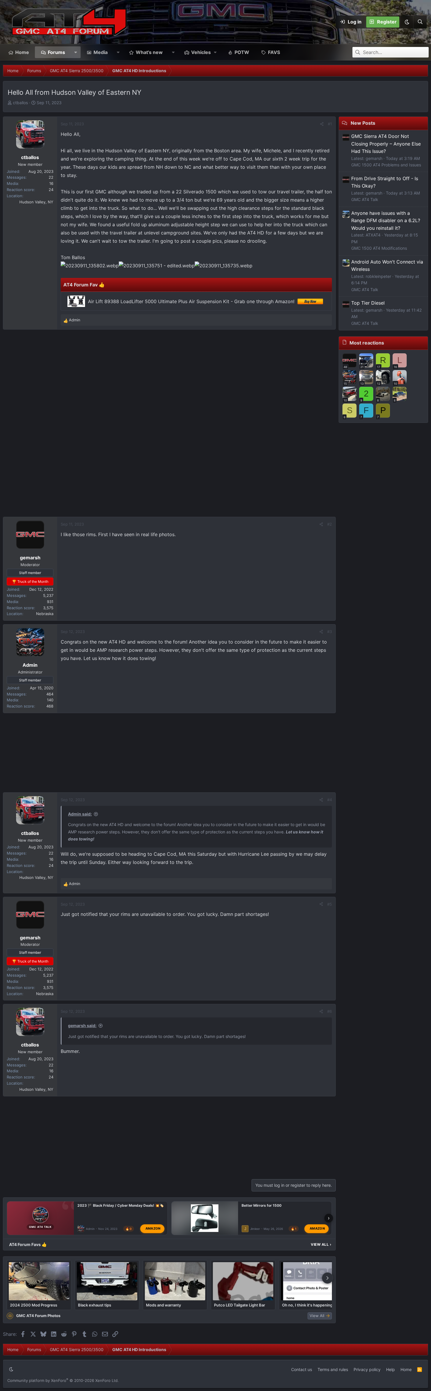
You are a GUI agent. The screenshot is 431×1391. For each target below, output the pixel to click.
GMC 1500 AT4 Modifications (379, 248)
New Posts (363, 123)
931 (50, 601)
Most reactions (366, 343)
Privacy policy (367, 1369)
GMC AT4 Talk (364, 199)
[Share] (322, 124)
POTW (242, 52)
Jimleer (255, 1228)
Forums (56, 52)
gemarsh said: (82, 1025)
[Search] (420, 22)
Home (22, 52)
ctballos (20, 102)
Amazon (153, 1228)
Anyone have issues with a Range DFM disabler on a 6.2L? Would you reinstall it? (385, 220)
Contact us (301, 1369)
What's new (149, 52)
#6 (329, 1011)
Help (390, 1369)
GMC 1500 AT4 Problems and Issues (386, 164)
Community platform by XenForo (63, 1380)
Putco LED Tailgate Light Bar (239, 1305)
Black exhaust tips (94, 1305)
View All (321, 1244)
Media (101, 52)
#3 (329, 631)
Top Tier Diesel (368, 303)
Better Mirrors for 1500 (261, 1205)
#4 (329, 799)
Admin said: (80, 813)
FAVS (274, 52)
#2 (329, 524)
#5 (329, 904)
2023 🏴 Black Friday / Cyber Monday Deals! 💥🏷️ (120, 1205)
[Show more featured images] (327, 1278)
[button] (406, 22)
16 (51, 183)
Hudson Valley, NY (36, 202)
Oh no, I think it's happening (307, 1305)
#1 (330, 123)
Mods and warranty (163, 1305)
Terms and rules (333, 1369)
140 (50, 700)
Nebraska (44, 613)
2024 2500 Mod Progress (33, 1305)
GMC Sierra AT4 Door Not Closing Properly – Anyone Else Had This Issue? (386, 143)
